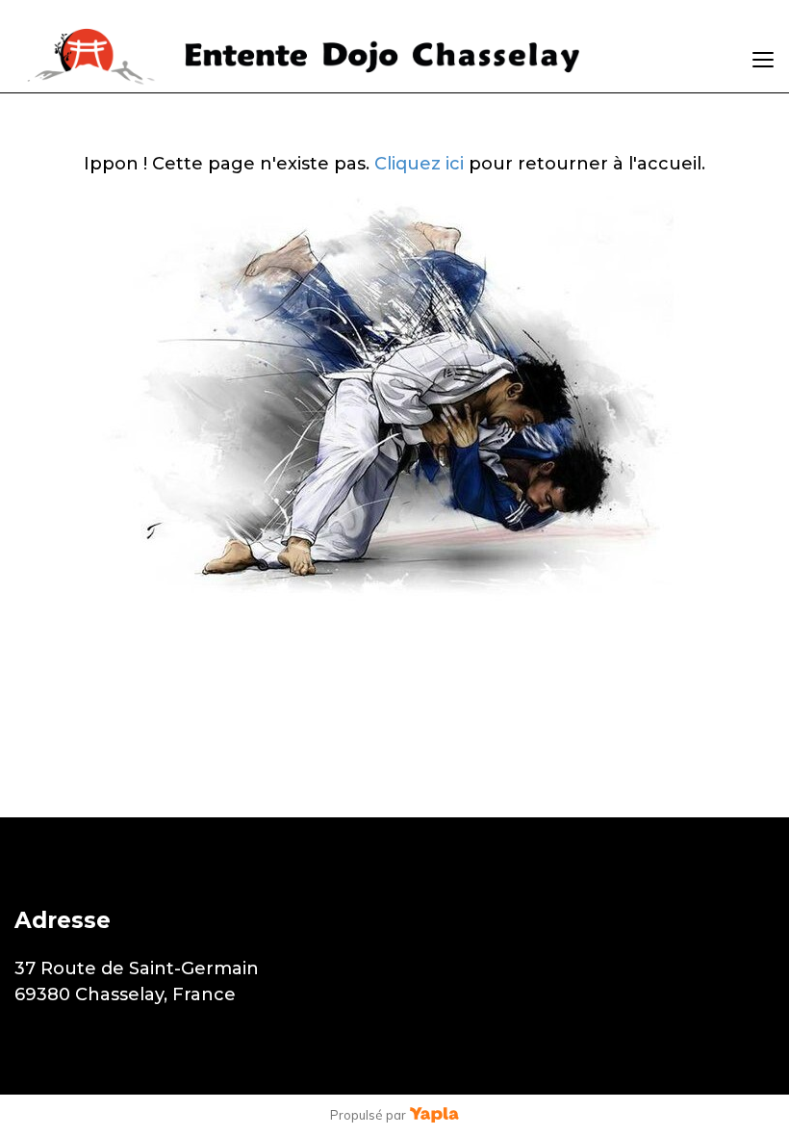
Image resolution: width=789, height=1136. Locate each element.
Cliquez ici (419, 163)
